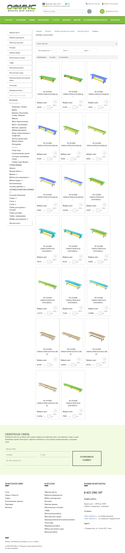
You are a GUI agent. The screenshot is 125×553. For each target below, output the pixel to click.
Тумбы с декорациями (17, 216)
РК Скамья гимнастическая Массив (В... (96, 351)
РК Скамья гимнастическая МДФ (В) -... (99, 94)
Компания (21, 20)
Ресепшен (12, 48)
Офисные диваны (14, 53)
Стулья (12, 204)
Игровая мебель (15, 171)
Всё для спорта (14, 103)
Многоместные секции (16, 73)
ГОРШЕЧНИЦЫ (15, 165)
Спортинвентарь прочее (20, 153)
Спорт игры (16, 150)
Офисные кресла (14, 32)
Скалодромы (16, 144)
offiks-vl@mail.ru (90, 516)
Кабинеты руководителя (16, 38)
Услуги (55, 20)
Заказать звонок (94, 4)
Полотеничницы (15, 183)
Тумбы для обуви (15, 213)
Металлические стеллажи (17, 58)
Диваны (12, 168)
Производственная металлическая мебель (60, 520)
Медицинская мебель (15, 90)
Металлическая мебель (16, 68)
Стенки (12, 198)
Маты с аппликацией (19, 125)
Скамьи (14, 147)
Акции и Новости (11, 495)
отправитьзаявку (87, 458)
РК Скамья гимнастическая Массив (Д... (47, 351)
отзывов (29, 541)
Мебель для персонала (16, 43)
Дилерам (66, 20)
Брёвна (14, 110)
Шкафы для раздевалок (18, 219)
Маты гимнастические (20, 121)
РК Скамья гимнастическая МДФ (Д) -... (47, 94)
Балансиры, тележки (19, 107)
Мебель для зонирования (18, 177)
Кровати (12, 174)
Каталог (9, 20)
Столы (12, 201)
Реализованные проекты (95, 20)
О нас (7, 492)
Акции (32, 20)
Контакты (115, 20)
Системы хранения (16, 186)
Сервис (7, 498)
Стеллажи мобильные (17, 195)
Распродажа (43, 20)
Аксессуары (13, 85)
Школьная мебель (14, 223)
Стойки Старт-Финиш (20, 162)
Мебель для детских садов (17, 95)
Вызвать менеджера (111, 4)
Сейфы (11, 63)
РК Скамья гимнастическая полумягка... (97, 197)
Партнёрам (9, 504)
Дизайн (77, 20)
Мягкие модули (15, 180)
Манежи (15, 118)
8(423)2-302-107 (53, 4)
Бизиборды (13, 100)
